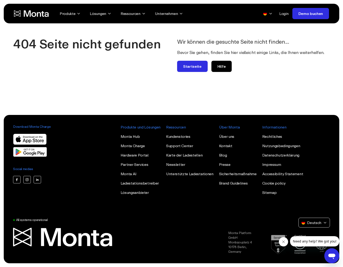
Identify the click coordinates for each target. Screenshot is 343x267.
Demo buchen (310, 13)
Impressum (271, 164)
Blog (223, 155)
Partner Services (134, 164)
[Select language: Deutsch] (268, 14)
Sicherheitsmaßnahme (238, 173)
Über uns (226, 136)
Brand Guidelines (233, 183)
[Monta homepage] (31, 13)
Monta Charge (133, 145)
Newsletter (175, 164)
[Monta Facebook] (17, 179)
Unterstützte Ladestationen (190, 173)
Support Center (179, 145)
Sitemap (269, 192)
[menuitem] (70, 13)
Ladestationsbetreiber (140, 183)
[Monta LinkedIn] (37, 179)
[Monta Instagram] (27, 179)
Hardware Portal (135, 155)
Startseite (192, 66)
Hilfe (221, 66)
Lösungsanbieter (135, 192)
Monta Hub (130, 136)
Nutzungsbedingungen (281, 145)
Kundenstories (178, 136)
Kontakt (225, 145)
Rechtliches (272, 136)
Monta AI (128, 173)
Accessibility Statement (282, 173)
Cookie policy (274, 183)
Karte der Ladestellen (184, 155)
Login (283, 13)
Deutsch (314, 222)
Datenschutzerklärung (281, 155)
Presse (225, 164)
